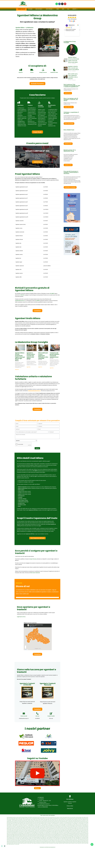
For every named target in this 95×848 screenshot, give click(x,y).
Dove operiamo (69, 799)
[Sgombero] (21, 70)
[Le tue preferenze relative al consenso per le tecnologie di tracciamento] (2, 846)
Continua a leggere (70, 187)
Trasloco (31, 72)
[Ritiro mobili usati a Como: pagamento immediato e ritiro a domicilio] (65, 77)
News (58, 9)
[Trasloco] (32, 70)
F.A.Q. (68, 9)
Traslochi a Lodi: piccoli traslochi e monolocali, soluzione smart (54, 355)
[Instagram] (62, 4)
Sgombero (21, 72)
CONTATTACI (37, 162)
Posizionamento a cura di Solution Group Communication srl (47, 847)
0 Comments (74, 63)
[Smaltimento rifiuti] (54, 70)
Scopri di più (68, 143)
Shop (63, 9)
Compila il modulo (51, 716)
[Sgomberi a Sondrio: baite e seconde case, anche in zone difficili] (65, 68)
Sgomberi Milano (21, 9)
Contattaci (68, 93)
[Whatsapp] (56, 4)
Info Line (37, 716)
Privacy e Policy (70, 805)
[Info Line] (37, 713)
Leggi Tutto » (17, 369)
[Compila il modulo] (51, 713)
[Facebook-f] (59, 4)
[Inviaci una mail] (24, 713)
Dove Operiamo (49, 9)
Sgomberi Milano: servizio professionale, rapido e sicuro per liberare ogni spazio (20, 356)
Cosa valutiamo (69, 123)
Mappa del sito (70, 808)
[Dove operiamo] (70, 796)
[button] (16, 156)
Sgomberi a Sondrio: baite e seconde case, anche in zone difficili (31, 355)
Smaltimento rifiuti (54, 72)
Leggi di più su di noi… (21, 616)
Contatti (74, 9)
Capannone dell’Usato (30, 533)
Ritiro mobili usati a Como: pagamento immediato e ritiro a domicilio (43, 355)
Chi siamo (30, 9)
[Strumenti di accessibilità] (5, 846)
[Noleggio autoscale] (43, 70)
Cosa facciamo (38, 9)
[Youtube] (65, 4)
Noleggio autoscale (43, 72)
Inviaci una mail (24, 716)
